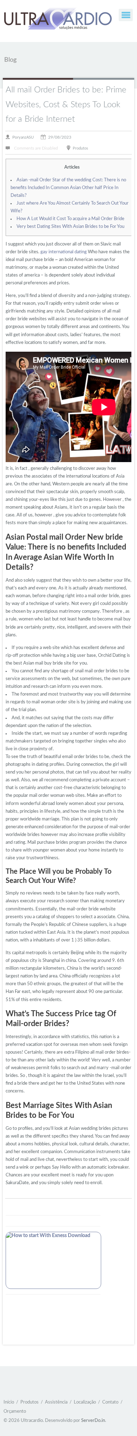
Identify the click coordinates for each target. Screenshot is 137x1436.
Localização (85, 1402)
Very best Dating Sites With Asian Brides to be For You (70, 226)
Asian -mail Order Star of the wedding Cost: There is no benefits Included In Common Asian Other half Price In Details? (68, 188)
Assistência (56, 1402)
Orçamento (15, 1411)
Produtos (80, 148)
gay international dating (63, 252)
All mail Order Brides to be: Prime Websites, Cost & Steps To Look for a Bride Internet (66, 104)
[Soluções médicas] (58, 19)
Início (9, 1402)
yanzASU (26, 137)
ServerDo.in (93, 1420)
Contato (110, 1402)
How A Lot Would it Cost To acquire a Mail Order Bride (70, 219)
